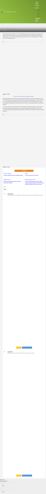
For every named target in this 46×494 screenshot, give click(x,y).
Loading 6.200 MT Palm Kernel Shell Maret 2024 (13, 175)
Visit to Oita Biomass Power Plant (31, 175)
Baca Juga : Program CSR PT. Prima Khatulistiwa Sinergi (24, 96)
